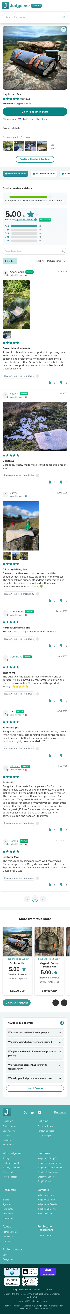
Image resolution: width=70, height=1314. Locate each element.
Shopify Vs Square (46, 1176)
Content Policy (56, 1305)
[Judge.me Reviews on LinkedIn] (33, 1112)
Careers (6, 1241)
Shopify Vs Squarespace (49, 1172)
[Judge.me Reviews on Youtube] (40, 1112)
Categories (8, 1259)
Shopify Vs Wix (45, 1181)
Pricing (6, 1158)
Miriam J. (15, 766)
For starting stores (46, 1131)
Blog (5, 1195)
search (64, 17)
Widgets (7, 1140)
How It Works (35, 1088)
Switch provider (45, 1213)
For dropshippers (45, 1126)
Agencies (7, 1204)
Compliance (41, 1305)
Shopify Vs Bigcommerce (49, 1163)
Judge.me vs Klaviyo (47, 1209)
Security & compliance (13, 1167)
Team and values (10, 1231)
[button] (55, 1002)
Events (6, 1199)
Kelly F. (14, 394)
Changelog (8, 1218)
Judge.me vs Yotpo (46, 1199)
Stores (5, 1254)
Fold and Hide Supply (37, 119)
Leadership (8, 1236)
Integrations (8, 1144)
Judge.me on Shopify (47, 1158)
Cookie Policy (24, 1308)
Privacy (16, 1305)
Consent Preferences (42, 1308)
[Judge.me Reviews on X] (25, 1112)
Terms (8, 1305)
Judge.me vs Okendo (47, 1204)
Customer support (11, 1163)
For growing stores (46, 1135)
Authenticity (27, 1305)
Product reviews (10, 1126)
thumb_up (49, 383)
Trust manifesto (10, 1176)
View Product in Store (35, 112)
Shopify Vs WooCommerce (50, 1167)
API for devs (8, 1213)
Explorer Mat (13, 94)
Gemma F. (16, 656)
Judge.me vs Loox (46, 1195)
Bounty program (45, 1235)
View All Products (17, 1003)
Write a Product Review (35, 159)
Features (7, 1135)
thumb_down (61, 383)
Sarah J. (14, 841)
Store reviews (9, 1131)
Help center (8, 1209)
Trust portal (8, 1172)
